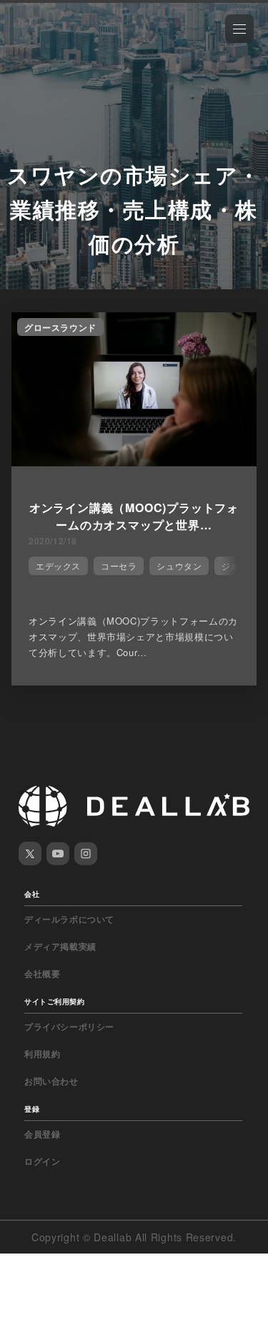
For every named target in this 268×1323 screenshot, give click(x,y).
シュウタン (179, 565)
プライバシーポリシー (69, 1026)
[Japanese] (50, 44)
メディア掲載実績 (60, 946)
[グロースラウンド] (134, 462)
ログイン (42, 1161)
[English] (26, 44)
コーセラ (119, 565)
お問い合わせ (51, 1080)
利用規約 (42, 1053)
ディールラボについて (69, 919)
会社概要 (42, 973)
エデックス (58, 565)
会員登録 (42, 1133)
